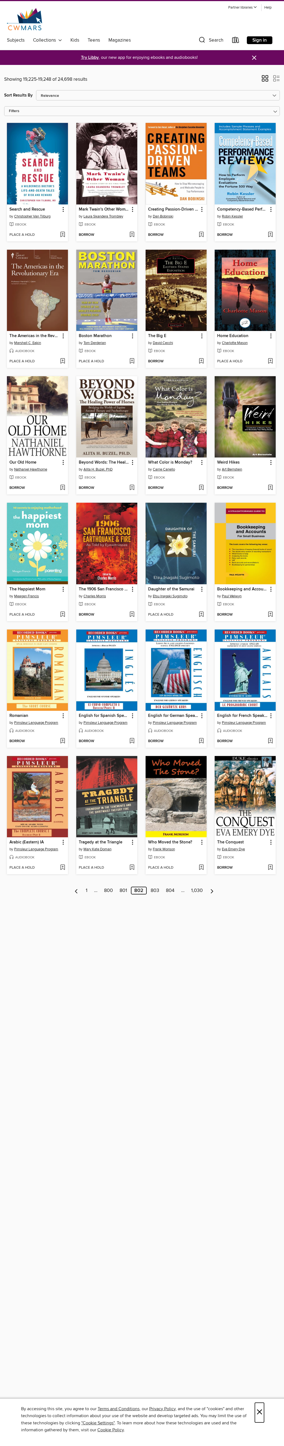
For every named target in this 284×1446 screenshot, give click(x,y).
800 (108, 891)
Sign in (259, 40)
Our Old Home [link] (22, 462)
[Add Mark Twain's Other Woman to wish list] (131, 235)
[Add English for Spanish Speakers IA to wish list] (131, 741)
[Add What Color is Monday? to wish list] (201, 488)
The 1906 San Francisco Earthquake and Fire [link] (104, 589)
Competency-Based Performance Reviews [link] (242, 209)
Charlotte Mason (235, 343)
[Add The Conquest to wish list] (270, 867)
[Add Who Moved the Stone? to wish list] (201, 867)
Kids (74, 40)
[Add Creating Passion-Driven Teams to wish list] (201, 235)
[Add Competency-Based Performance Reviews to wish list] (270, 235)
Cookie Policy (110, 1430)
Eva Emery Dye (233, 849)
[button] (242, 8)
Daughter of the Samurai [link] (171, 589)
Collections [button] (45, 40)
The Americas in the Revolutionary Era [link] (34, 335)
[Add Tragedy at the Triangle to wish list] (131, 867)
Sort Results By (18, 95)
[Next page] (212, 890)
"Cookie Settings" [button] (98, 1423)
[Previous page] (76, 890)
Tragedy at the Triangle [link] (100, 842)
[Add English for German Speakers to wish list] (201, 741)
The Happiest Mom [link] (27, 589)
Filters (14, 111)
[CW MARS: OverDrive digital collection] (24, 19)
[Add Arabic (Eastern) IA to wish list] (62, 867)
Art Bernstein (232, 469)
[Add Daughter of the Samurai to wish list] (201, 614)
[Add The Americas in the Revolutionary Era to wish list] (62, 361)
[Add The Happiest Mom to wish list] (62, 614)
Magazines (119, 40)
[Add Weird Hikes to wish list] (270, 488)
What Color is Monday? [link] (170, 462)
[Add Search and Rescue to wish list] (62, 235)
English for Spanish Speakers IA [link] (104, 715)
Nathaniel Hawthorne (30, 469)
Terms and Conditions (119, 1409)
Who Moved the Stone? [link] (170, 842)
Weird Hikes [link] (228, 462)
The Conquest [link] (230, 842)
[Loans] (235, 41)
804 (170, 891)
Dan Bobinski (163, 216)
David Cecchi (163, 343)
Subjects (16, 40)
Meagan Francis (26, 596)
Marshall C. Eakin (27, 343)
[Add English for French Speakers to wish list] (270, 741)
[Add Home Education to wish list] (270, 361)
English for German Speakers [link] (173, 715)
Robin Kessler (232, 216)
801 (123, 891)
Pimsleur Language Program (36, 723)
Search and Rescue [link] (27, 209)
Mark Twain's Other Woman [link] (104, 209)
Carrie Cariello (164, 469)
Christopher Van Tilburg (32, 216)
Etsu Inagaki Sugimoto (170, 596)
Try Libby (90, 57)
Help (268, 8)
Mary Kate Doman (97, 849)
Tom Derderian (94, 343)
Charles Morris (94, 596)
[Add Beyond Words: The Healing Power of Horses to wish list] (131, 488)
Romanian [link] (18, 715)
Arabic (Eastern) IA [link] (26, 842)
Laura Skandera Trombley (103, 216)
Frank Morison (164, 849)
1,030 (197, 891)
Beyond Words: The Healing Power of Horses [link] (104, 462)
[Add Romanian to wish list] (62, 741)
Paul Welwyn (232, 596)
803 (155, 891)
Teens (94, 40)
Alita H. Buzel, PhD (98, 469)
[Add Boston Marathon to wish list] (131, 361)
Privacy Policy (162, 1409)
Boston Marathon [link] (95, 335)
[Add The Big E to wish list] (201, 361)
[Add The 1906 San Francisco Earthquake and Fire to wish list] (131, 614)
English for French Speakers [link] (242, 715)
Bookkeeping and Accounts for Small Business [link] (242, 589)
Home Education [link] (232, 335)
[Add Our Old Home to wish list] (62, 488)
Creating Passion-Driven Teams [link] (173, 209)
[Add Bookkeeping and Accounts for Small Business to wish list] (270, 614)
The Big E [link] (157, 335)
